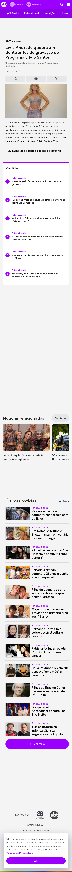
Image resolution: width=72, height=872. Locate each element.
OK (36, 860)
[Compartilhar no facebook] (36, 79)
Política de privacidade (36, 830)
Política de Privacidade (19, 852)
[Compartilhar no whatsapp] (15, 79)
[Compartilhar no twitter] (57, 79)
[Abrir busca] (61, 4)
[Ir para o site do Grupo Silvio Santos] (31, 815)
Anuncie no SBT (36, 824)
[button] (26, 446)
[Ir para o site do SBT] (54, 815)
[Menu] (68, 4)
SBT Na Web (13, 41)
